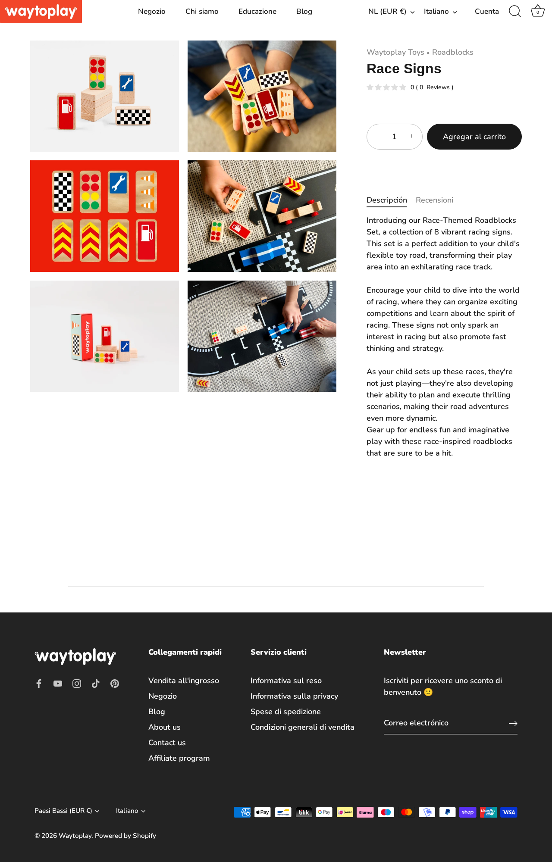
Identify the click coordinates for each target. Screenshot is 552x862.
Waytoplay (75, 835)
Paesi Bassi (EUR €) (63, 811)
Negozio (152, 11)
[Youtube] (57, 683)
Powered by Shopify (125, 835)
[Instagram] (76, 683)
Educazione (257, 11)
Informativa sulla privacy (294, 696)
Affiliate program (179, 758)
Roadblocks (453, 52)
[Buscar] (514, 11)
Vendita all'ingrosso (183, 680)
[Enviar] (513, 723)
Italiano (436, 11)
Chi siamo (202, 11)
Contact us (167, 742)
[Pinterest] (114, 683)
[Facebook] (38, 683)
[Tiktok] (95, 683)
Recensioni (434, 200)
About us (164, 727)
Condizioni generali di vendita (302, 727)
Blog (304, 11)
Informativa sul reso (286, 680)
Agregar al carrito (474, 136)
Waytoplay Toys (395, 52)
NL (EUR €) (387, 11)
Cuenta (487, 11)
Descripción (387, 200)
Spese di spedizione (286, 711)
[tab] (391, 200)
